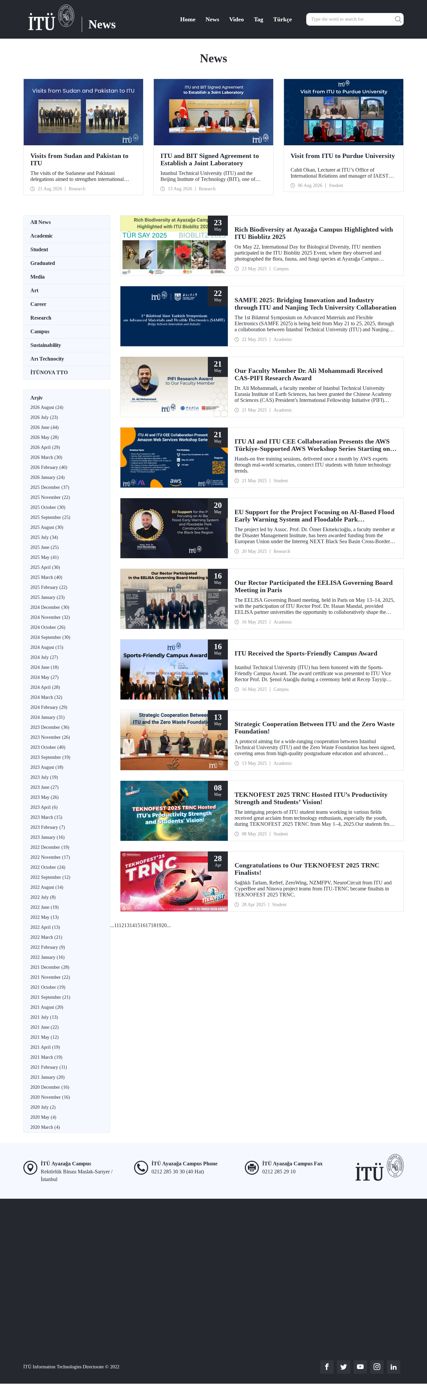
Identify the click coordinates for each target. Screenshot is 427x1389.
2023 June (44, 787)
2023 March (46, 817)
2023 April (44, 807)
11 (116, 925)
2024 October (47, 627)
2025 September (50, 517)
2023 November (50, 737)
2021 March (46, 1057)
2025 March (46, 577)
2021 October (47, 987)
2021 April (45, 1047)
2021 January (47, 1077)
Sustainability (45, 345)
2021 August (46, 1007)
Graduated (42, 263)
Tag (258, 19)
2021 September (50, 997)
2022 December (49, 847)
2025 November (50, 497)
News (212, 19)
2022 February (47, 947)
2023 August (46, 767)
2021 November (50, 977)
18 (153, 925)
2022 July (43, 897)
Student (39, 249)
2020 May (43, 1117)
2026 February (48, 467)
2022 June (44, 907)
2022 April (45, 927)
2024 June (44, 667)
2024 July (44, 657)
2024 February (48, 707)
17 (148, 925)
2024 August (46, 647)
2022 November (50, 857)
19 (158, 925)
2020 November (50, 1097)
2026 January (47, 477)
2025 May (44, 557)
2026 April (45, 447)
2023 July (44, 777)
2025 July (44, 537)
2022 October (47, 867)
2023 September (50, 757)
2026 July (44, 417)
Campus (39, 331)
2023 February (47, 827)
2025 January (47, 597)
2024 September (50, 637)
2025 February (48, 587)
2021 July (44, 1017)
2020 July (43, 1107)
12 (121, 925)
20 (164, 925)
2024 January (47, 717)
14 (132, 925)
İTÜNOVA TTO (49, 372)
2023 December (49, 727)
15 (137, 925)
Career (38, 304)
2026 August (46, 407)
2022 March (46, 937)
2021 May (44, 1037)
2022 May (44, 917)
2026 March (46, 457)
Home (187, 19)
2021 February (48, 1067)
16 (142, 925)
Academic (41, 236)
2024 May (44, 677)
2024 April (45, 687)
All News (40, 222)
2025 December (49, 487)
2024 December (49, 607)
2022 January (47, 957)
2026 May (44, 437)
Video (236, 19)
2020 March (45, 1127)
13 (126, 925)
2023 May (44, 797)
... (112, 925)
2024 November (50, 617)
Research (40, 318)
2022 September (50, 877)
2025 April (45, 567)
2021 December (49, 967)
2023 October (47, 747)
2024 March (46, 697)
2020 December (49, 1087)
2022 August (46, 887)
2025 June (44, 547)
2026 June (44, 427)
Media (37, 277)
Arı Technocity (47, 359)
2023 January (47, 837)
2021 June (44, 1027)
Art (34, 290)
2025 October (47, 507)
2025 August (46, 527)
